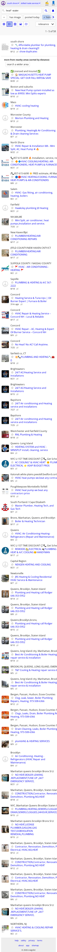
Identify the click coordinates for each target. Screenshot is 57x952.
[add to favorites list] (12, 45)
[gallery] (20, 24)
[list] (4, 24)
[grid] (15, 24)
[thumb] (9, 24)
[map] (26, 24)
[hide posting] (17, 52)
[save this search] (53, 10)
